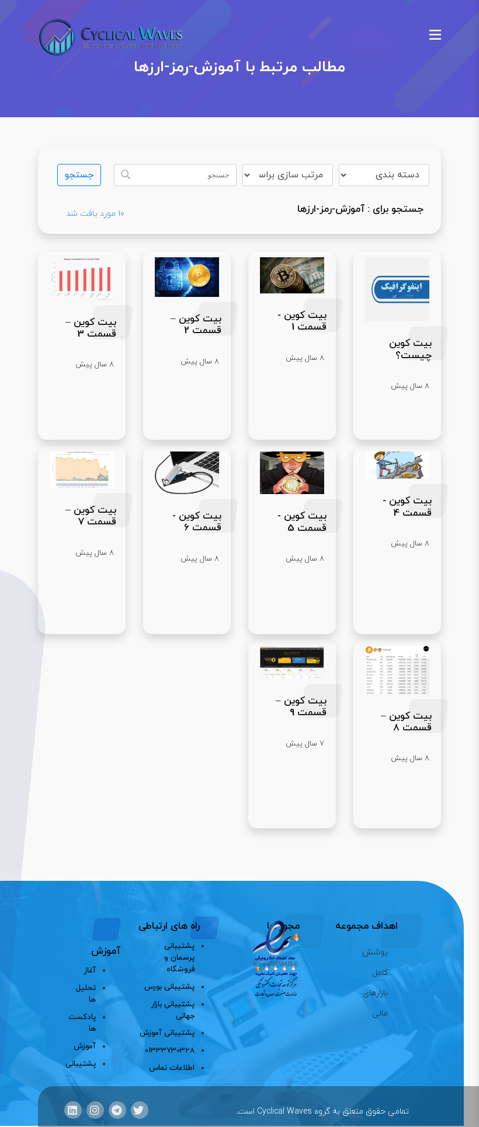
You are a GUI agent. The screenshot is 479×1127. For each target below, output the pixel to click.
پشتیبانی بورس (169, 986)
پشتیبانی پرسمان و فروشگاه (179, 957)
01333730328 (169, 1050)
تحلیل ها (86, 993)
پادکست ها (85, 1023)
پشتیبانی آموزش (167, 1032)
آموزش (85, 1046)
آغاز (90, 970)
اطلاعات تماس (171, 1067)
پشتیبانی (85, 1063)
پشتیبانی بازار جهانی (172, 1010)
